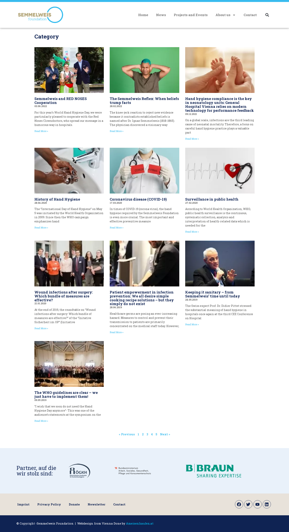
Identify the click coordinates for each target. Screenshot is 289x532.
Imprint (23, 504)
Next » (165, 434)
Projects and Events (191, 15)
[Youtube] (257, 504)
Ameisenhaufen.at (139, 523)
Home (143, 15)
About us (222, 15)
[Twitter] (248, 504)
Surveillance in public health (211, 199)
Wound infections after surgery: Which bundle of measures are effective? (63, 296)
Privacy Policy (49, 504)
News (161, 15)
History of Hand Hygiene (57, 199)
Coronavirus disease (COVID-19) (138, 199)
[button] (267, 15)
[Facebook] (239, 504)
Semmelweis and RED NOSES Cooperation (60, 100)
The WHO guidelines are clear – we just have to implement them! (66, 394)
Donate (74, 504)
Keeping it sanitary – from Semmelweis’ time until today (212, 294)
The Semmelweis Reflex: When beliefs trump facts (144, 100)
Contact (250, 15)
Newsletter (96, 504)
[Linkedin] (267, 504)
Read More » (41, 131)
